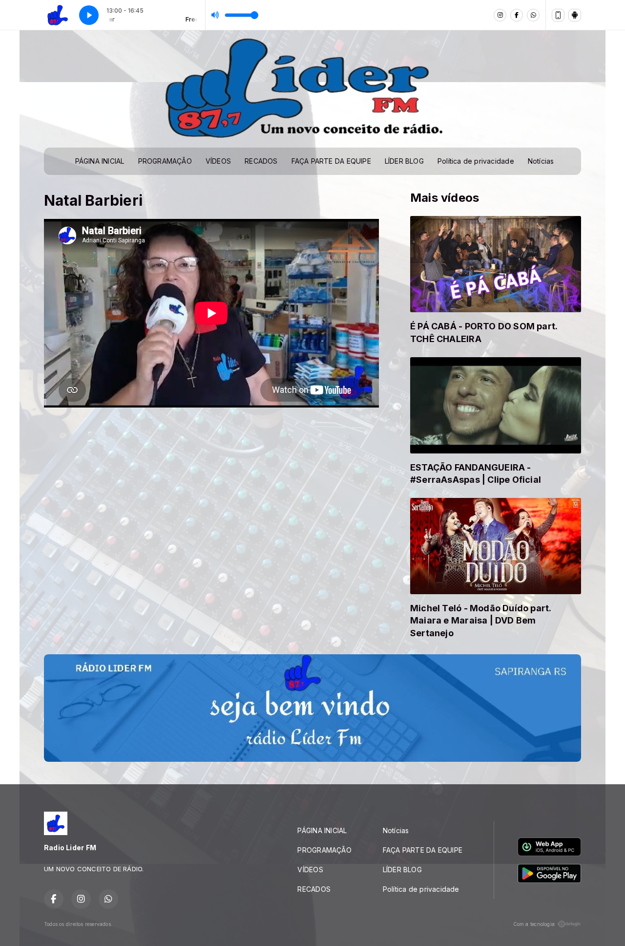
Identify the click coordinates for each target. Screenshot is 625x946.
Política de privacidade (476, 161)
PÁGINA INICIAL (100, 161)
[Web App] (558, 15)
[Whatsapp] (533, 15)
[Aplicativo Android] (574, 15)
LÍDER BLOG (404, 161)
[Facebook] (516, 15)
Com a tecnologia (534, 924)
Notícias (541, 161)
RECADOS (261, 161)
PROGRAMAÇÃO (165, 161)
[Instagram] (500, 15)
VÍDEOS (218, 161)
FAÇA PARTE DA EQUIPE (331, 161)
